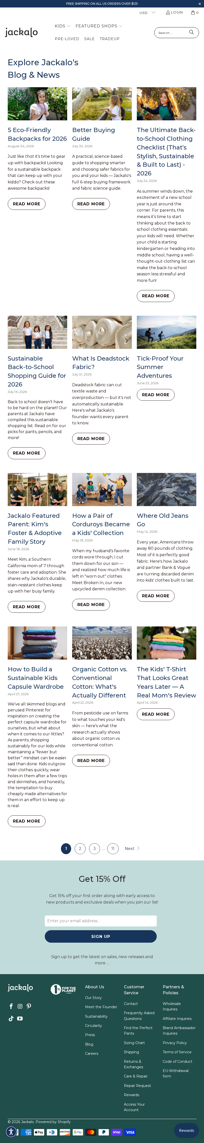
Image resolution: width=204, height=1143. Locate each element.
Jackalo (27, 1122)
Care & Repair (136, 1076)
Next (130, 848)
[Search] (191, 32)
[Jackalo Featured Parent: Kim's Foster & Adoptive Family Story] (37, 489)
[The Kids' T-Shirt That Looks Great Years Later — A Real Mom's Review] (167, 643)
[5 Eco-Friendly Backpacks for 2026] (37, 103)
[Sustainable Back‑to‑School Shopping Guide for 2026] (37, 332)
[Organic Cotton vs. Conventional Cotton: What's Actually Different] (102, 643)
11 (112, 848)
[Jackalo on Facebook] (11, 1006)
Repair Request (137, 1085)
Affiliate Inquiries (177, 1018)
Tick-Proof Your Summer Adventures (160, 367)
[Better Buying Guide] (102, 103)
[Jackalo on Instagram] (20, 1006)
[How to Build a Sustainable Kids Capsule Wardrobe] (37, 643)
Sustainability (96, 1016)
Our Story (93, 997)
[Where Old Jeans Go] (167, 489)
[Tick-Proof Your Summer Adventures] (167, 332)
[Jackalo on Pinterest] (29, 1006)
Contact (131, 1003)
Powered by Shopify (53, 1122)
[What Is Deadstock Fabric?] (102, 332)
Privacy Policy (175, 1043)
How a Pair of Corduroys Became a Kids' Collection (101, 524)
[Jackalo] (21, 33)
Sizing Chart (134, 1043)
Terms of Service (177, 1052)
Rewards (131, 1095)
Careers (91, 1053)
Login (177, 12)
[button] (199, 4)
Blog (89, 1044)
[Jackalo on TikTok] (11, 1019)
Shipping (131, 1052)
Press (90, 1035)
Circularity (93, 1025)
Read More (26, 204)
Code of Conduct (177, 1061)
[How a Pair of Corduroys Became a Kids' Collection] (102, 489)
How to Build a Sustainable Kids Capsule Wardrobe (36, 678)
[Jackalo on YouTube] (20, 1019)
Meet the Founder (101, 1007)
